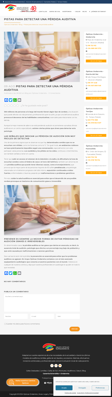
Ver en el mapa (96, 61)
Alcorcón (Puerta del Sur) (34, 2)
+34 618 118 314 (94, 160)
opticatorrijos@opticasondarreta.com (96, 130)
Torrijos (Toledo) (62, 2)
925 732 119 (92, 157)
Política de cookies (70, 393)
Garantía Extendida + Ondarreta (56, 374)
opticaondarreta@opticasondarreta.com (96, 55)
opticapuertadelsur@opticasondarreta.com (96, 92)
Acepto (64, 388)
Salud (79, 371)
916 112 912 (92, 45)
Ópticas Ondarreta (11, 24)
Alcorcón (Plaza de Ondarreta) (14, 2)
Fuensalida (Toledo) (50, 2)
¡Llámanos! (92, 5)
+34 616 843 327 (94, 123)
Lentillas (43, 371)
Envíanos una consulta (73, 5)
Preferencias (100, 388)
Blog (20, 24)
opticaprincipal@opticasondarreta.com (96, 167)
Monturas (62, 371)
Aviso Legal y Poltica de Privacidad (52, 394)
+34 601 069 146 (94, 86)
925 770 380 (93, 120)
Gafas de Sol (52, 371)
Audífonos (71, 371)
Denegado (82, 388)
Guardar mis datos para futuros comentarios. (23, 324)
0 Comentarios (54, 93)
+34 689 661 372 (94, 48)
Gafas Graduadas (32, 371)
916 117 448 (92, 83)
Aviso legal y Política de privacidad (88, 393)
